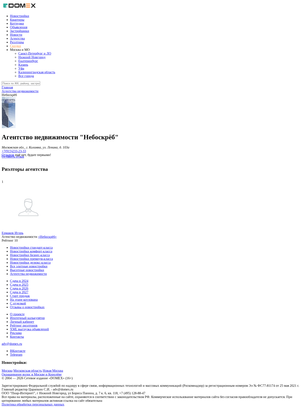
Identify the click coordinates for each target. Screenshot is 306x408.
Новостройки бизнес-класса (30, 255)
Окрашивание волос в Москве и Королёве (32, 374)
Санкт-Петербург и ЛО (34, 53)
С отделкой (18, 303)
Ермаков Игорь (12, 233)
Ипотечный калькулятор (27, 318)
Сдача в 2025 (19, 284)
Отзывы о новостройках (27, 307)
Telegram (16, 354)
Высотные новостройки (27, 270)
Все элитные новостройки (28, 266)
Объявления (18, 27)
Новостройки (19, 16)
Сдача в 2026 (19, 288)
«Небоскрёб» (47, 236)
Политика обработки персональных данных (33, 404)
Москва (7, 370)
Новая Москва (53, 370)
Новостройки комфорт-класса (31, 251)
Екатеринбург (28, 61)
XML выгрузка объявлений (29, 329)
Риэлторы (17, 42)
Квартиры (17, 19)
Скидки (15, 46)
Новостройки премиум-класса (31, 259)
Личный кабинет (22, 321)
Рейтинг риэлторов (23, 325)
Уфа (21, 68)
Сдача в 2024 (19, 281)
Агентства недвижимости (28, 274)
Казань (23, 64)
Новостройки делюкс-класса (30, 262)
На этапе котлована (24, 299)
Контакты (17, 336)
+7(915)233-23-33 (14, 151)
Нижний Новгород (31, 57)
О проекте (17, 314)
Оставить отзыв (13, 156)
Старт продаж (20, 296)
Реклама (16, 333)
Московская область (27, 370)
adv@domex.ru (12, 344)
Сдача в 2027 (19, 292)
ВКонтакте (17, 351)
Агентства (17, 38)
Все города (26, 76)
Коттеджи (17, 23)
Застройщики (19, 31)
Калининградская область (36, 72)
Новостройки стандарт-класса (31, 247)
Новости (16, 34)
